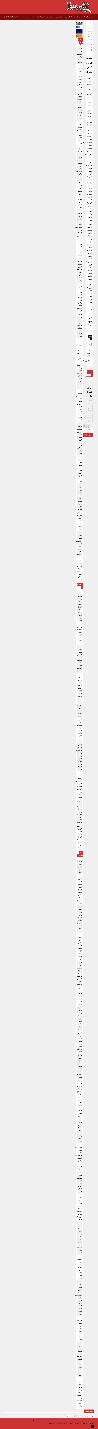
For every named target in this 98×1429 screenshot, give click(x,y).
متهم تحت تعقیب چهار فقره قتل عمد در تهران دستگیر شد (79, 196)
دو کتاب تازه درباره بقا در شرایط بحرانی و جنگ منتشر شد (79, 325)
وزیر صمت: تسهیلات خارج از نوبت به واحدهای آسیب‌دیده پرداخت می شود (79, 973)
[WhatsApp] (86, 361)
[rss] (33, 1420)
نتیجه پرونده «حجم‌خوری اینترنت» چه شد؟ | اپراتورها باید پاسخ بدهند (79, 786)
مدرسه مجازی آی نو (77, 1416)
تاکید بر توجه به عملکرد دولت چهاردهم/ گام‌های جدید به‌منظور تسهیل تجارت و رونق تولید (79, 1359)
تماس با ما (38, 1420)
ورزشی (65, 17)
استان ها (52, 17)
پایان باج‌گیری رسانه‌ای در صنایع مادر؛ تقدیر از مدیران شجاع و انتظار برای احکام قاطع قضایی (79, 1099)
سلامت (33, 17)
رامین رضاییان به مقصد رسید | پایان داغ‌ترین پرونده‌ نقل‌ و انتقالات (79, 812)
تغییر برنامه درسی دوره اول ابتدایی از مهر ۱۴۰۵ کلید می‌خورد (79, 376)
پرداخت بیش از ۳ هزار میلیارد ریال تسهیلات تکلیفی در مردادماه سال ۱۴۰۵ (79, 1239)
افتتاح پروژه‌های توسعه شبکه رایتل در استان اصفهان (79, 1183)
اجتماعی (70, 17)
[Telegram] (89, 361)
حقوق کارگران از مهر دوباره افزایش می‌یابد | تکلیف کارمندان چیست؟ (79, 837)
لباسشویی (69, 1416)
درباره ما (44, 1420)
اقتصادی (76, 17)
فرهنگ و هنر (59, 17)
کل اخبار (86, 17)
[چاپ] (91, 50)
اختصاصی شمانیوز (41, 17)
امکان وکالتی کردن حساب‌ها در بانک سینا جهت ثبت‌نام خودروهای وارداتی (79, 1209)
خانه (90, 23)
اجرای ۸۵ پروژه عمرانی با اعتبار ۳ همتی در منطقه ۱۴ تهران (79, 521)
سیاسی (81, 17)
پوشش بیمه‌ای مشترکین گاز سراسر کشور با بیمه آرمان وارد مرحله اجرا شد (79, 138)
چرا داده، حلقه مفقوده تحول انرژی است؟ (80, 996)
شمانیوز (90, 113)
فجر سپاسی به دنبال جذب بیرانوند (80, 867)
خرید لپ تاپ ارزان (89, 1416)
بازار (47, 17)
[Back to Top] (92, 1426)
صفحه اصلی (91, 17)
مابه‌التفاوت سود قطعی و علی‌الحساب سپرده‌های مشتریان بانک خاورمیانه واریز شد (78, 1158)
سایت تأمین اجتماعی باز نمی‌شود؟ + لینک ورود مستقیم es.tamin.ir (79, 660)
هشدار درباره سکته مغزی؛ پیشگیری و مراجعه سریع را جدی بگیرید (79, 498)
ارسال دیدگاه (87, 435)
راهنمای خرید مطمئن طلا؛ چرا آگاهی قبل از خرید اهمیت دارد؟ (80, 948)
